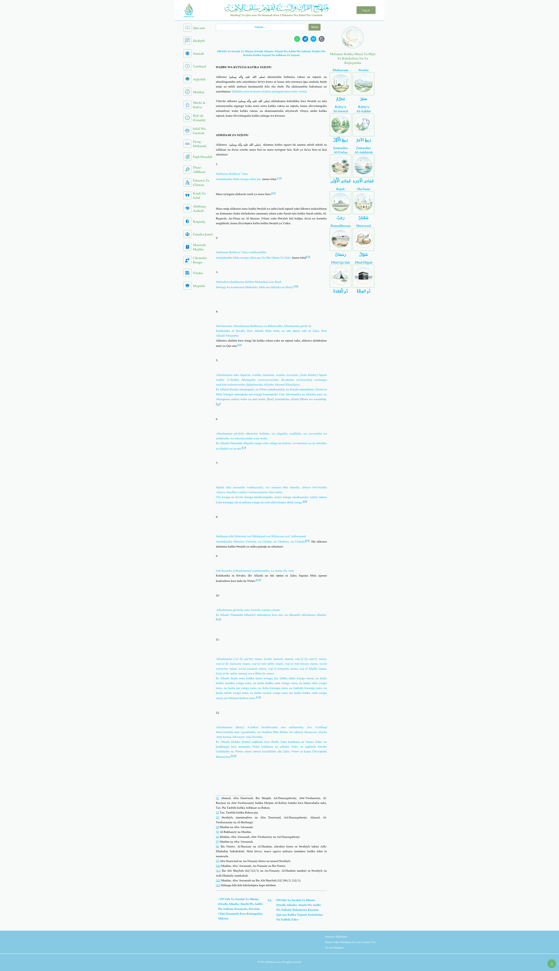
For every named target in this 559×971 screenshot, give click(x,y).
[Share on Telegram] (305, 39)
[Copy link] (321, 39)
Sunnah (198, 54)
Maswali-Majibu (199, 247)
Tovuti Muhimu (334, 947)
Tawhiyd (199, 66)
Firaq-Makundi (199, 144)
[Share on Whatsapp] (297, 39)
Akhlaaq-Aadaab (199, 208)
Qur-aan (199, 28)
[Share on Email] (313, 39)
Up (270, 900)
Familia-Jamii (203, 234)
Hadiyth (199, 41)
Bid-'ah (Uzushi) (199, 118)
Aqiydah (199, 79)
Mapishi (199, 286)
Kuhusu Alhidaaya (336, 936)
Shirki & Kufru (199, 105)
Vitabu (198, 273)
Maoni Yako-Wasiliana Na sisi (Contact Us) (350, 942)
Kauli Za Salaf (199, 195)
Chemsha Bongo (200, 260)
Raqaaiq (199, 221)
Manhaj (198, 92)
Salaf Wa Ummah (199, 131)
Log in (366, 10)
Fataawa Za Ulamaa (201, 182)
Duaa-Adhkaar (199, 169)
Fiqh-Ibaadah (202, 157)
